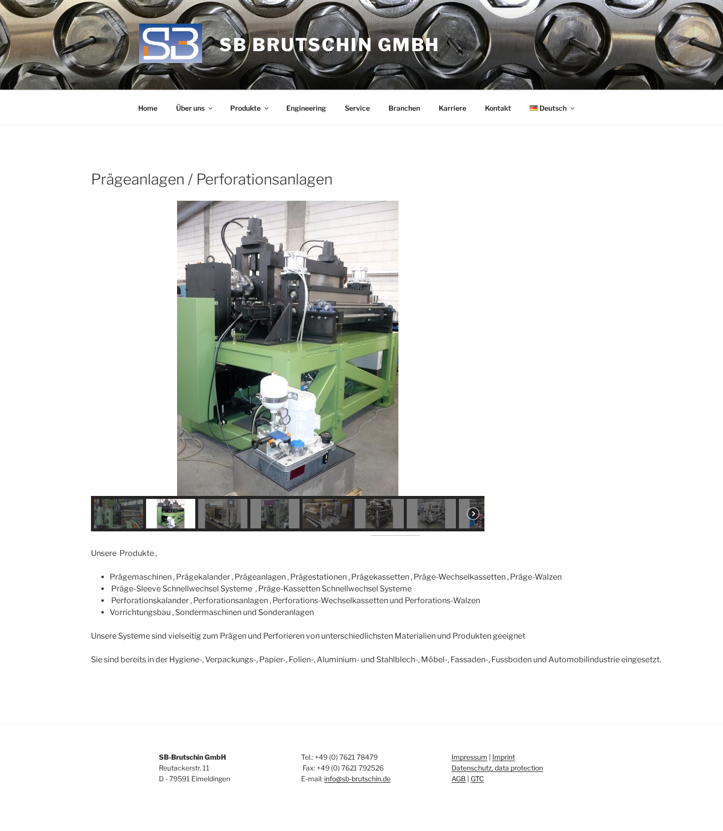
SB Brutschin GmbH (329, 45)
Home (147, 108)
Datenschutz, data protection (497, 768)
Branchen (404, 108)
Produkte (245, 108)
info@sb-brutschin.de (357, 778)
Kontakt (498, 108)
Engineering (306, 108)
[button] (106, 348)
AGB (459, 778)
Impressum (469, 757)
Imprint (503, 757)
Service (357, 108)
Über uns (190, 108)
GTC (477, 778)
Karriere (452, 108)
